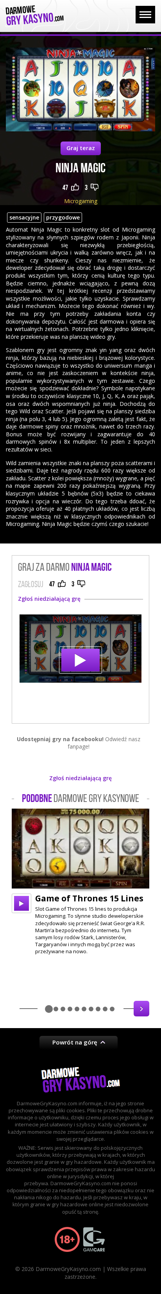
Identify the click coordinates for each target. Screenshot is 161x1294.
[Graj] (21, 903)
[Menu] (145, 14)
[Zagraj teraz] (80, 648)
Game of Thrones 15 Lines (89, 898)
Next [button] (141, 1008)
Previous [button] (19, 1008)
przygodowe (63, 217)
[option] (80, 882)
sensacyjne (24, 217)
